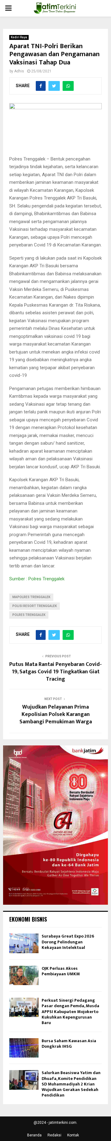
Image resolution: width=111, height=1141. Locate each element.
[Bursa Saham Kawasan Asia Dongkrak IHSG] (24, 1048)
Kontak (73, 1135)
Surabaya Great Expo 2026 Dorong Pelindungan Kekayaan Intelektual (68, 942)
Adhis (19, 71)
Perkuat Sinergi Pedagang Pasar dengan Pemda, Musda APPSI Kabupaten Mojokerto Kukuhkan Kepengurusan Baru (70, 1011)
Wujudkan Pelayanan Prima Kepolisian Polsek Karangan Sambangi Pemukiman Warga (55, 714)
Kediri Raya (19, 37)
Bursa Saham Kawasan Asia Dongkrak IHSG (69, 1043)
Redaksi (54, 1135)
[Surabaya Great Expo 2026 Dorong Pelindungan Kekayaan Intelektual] (24, 943)
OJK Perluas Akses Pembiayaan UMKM (61, 971)
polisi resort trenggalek (34, 606)
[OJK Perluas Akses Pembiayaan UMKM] (24, 975)
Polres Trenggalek (28, 615)
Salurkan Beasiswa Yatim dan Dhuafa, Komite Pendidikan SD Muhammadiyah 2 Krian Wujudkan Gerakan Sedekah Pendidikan (71, 1084)
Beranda (34, 1135)
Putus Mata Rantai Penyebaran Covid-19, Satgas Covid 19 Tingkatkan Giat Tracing (55, 672)
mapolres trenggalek (31, 597)
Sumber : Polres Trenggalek (36, 579)
